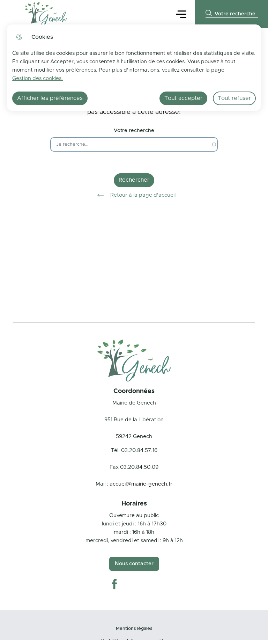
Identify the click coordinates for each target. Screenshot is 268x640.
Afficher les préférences (50, 98)
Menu (181, 13)
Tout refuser (234, 98)
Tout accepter (183, 98)
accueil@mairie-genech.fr (141, 484)
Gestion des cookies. (37, 78)
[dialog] (134, 67)
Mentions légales (134, 628)
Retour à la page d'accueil (143, 195)
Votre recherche (134, 130)
